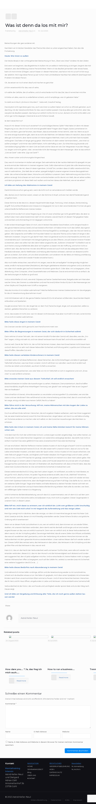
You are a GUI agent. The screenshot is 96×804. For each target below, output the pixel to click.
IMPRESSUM (55, 775)
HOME (30, 766)
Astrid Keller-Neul (26, 31)
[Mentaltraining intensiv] (13, 4)
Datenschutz (56, 800)
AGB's (52, 769)
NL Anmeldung (78, 766)
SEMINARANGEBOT (35, 769)
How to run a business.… (61, 669)
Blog (29, 772)
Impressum (77, 800)
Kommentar (10, 704)
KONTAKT (31, 778)
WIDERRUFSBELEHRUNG (60, 766)
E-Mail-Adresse (40, 732)
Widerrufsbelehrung (39, 800)
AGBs (67, 800)
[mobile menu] (92, 5)
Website (65, 732)
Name (7, 732)
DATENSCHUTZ (56, 772)
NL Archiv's (76, 769)
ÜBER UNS (31, 775)
